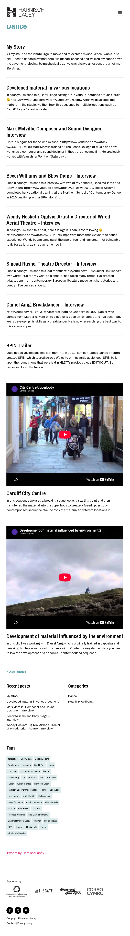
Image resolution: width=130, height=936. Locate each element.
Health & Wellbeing (81, 701)
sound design (50, 821)
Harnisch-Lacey (41, 784)
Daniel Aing (13, 777)
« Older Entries (16, 671)
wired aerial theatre (17, 833)
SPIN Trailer (19, 345)
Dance (72, 696)
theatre (19, 827)
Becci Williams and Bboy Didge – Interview (51, 175)
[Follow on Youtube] (26, 910)
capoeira (27, 765)
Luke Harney (13, 796)
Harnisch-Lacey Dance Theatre (22, 790)
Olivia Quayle (51, 802)
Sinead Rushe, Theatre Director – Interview (51, 263)
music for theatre (34, 802)
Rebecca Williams (16, 815)
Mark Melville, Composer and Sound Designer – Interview (55, 131)
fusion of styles (24, 784)
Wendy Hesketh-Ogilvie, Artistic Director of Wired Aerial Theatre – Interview (58, 219)
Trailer (43, 827)
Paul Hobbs (23, 808)
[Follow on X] (18, 910)
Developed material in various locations (48, 87)
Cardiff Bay (39, 765)
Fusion (11, 784)
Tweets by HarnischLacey (25, 853)
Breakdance (13, 765)
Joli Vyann (55, 790)
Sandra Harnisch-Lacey (19, 821)
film (42, 777)
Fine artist (51, 777)
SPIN (10, 827)
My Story (15, 46)
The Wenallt (31, 827)
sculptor (37, 821)
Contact (11, 923)
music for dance (15, 802)
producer (36, 808)
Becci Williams (42, 759)
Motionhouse (44, 796)
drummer (32, 777)
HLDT (43, 790)
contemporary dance (30, 771)
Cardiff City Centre (26, 493)
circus (51, 765)
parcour (11, 808)
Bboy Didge (26, 759)
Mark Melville (29, 796)
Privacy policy (24, 923)
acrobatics (12, 759)
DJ (23, 777)
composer (12, 771)
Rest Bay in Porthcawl (38, 815)
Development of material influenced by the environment (64, 636)
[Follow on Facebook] (9, 910)
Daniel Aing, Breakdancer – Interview (45, 304)
